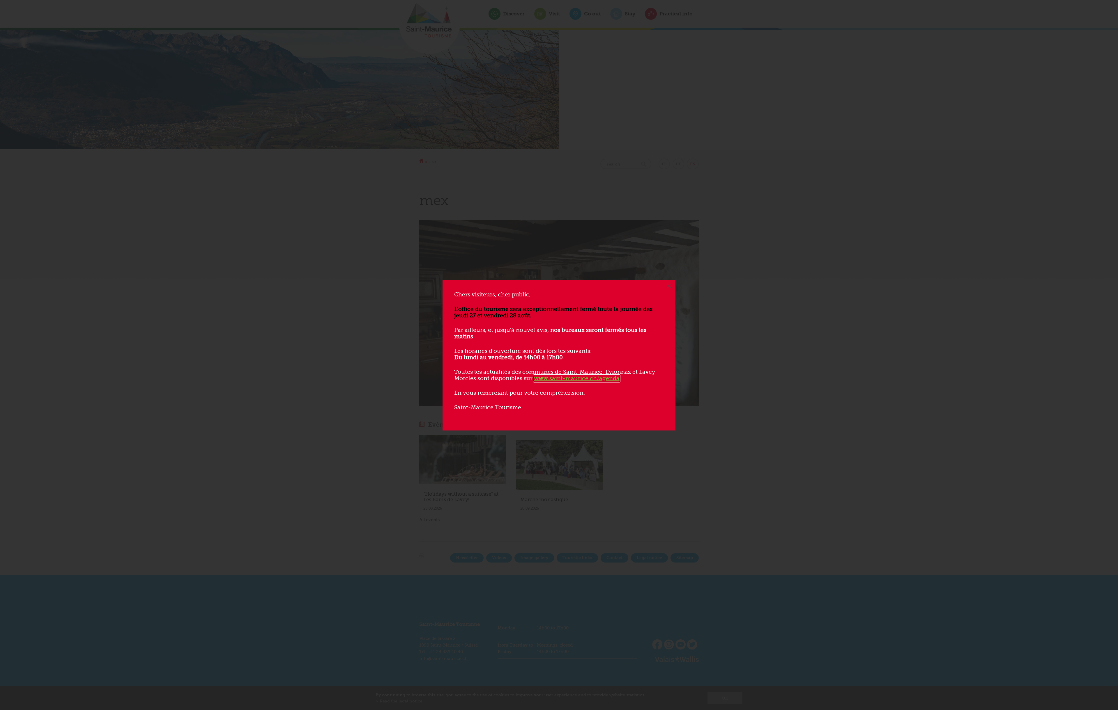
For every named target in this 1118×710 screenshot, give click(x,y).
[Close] (669, 286)
